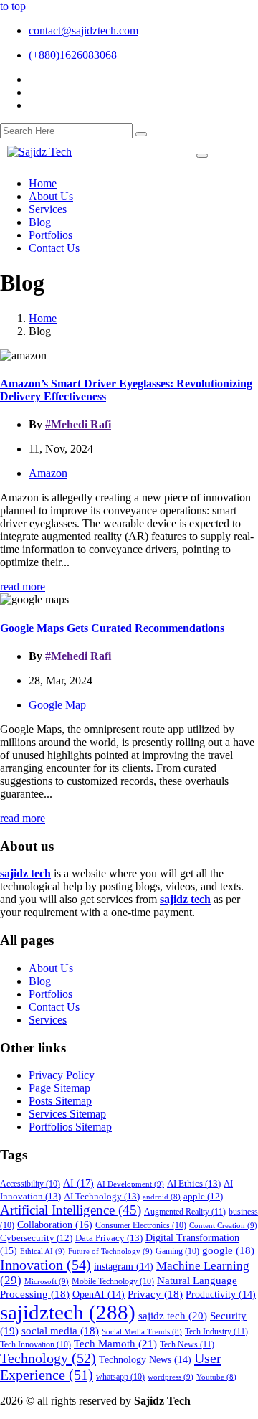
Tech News (187, 1344)
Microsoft (46, 1281)
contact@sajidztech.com (83, 30)
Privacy (155, 1294)
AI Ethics (194, 1183)
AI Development (130, 1183)
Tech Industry (216, 1331)
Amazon (48, 473)
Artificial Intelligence (70, 1209)
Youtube (216, 1377)
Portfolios (50, 994)
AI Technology (102, 1196)
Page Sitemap (59, 1088)
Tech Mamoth (115, 1343)
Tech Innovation (35, 1344)
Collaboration (54, 1224)
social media (60, 1330)
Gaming (177, 1251)
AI (78, 1183)
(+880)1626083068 (73, 55)
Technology (48, 1358)
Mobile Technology (113, 1281)
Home (43, 318)
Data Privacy (109, 1237)
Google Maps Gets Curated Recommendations (112, 628)
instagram (123, 1266)
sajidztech (67, 1312)
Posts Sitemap (60, 1101)
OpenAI (98, 1294)
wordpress (171, 1376)
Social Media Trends (142, 1332)
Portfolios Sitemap (70, 1127)
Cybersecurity (36, 1238)
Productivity (221, 1294)
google (228, 1250)
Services (48, 1020)
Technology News (145, 1359)
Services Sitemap (67, 1114)
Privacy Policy (62, 1075)
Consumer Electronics (140, 1225)
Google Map (57, 705)
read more (22, 586)
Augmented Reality (185, 1212)
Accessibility (30, 1184)
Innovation (45, 1265)
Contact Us (54, 1007)
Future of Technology (110, 1251)
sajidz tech (172, 1315)
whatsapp (120, 1377)
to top (13, 6)
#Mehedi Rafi (78, 424)
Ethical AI (42, 1251)
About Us (51, 968)
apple (203, 1197)
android (162, 1197)
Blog (40, 981)
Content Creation (223, 1225)
